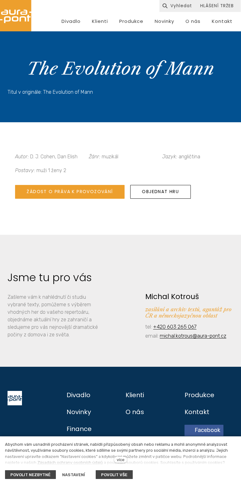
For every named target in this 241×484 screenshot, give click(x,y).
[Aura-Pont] (15, 15)
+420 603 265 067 (174, 327)
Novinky (79, 412)
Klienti (135, 395)
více (121, 459)
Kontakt (197, 412)
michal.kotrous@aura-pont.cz (193, 336)
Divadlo (78, 395)
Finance (79, 428)
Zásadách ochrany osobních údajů (70, 462)
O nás (135, 412)
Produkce (199, 395)
